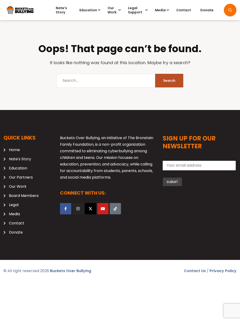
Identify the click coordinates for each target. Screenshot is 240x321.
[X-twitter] (90, 208)
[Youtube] (103, 208)
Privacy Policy (223, 271)
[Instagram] (78, 208)
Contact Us (195, 271)
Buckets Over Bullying (70, 271)
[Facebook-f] (65, 208)
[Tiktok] (115, 208)
